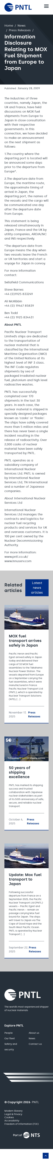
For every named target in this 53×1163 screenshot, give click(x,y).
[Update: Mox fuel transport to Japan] (26, 900)
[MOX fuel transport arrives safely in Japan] (26, 664)
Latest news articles (37, 587)
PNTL (24, 995)
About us (34, 1032)
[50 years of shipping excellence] (26, 783)
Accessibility (11, 1120)
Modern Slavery (13, 1110)
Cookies (9, 1117)
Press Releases (20, 30)
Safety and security (10, 1047)
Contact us (35, 1044)
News (22, 25)
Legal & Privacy (13, 1114)
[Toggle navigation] (46, 6)
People (8, 1032)
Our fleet (9, 1038)
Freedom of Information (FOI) (21, 1124)
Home (8, 25)
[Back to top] (46, 1156)
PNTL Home (19, 7)
